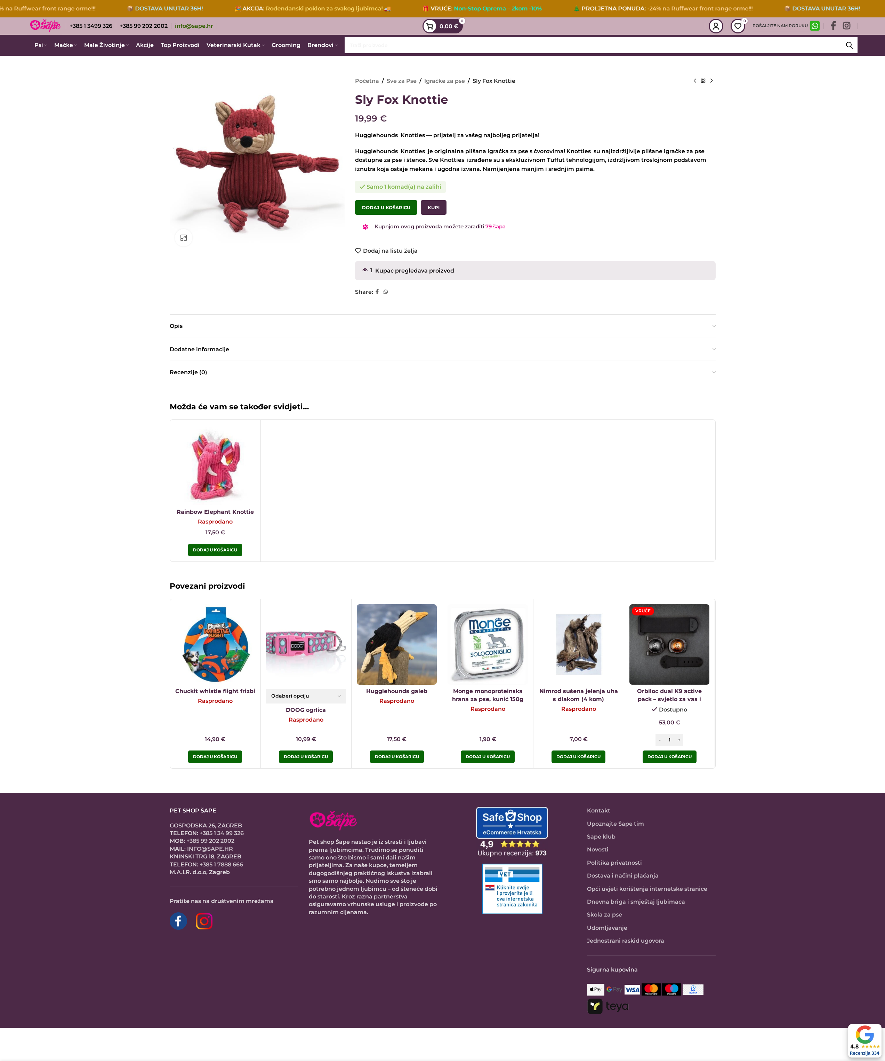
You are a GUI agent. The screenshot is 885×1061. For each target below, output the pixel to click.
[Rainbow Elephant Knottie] (215, 465)
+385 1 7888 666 (221, 864)
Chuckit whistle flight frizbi (215, 691)
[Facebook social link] (833, 26)
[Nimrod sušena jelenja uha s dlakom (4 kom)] (579, 644)
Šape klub (601, 836)
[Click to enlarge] (183, 237)
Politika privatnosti (614, 862)
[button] (670, 756)
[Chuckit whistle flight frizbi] (215, 644)
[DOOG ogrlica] (306, 644)
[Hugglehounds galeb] (397, 644)
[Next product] (711, 81)
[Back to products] (703, 81)
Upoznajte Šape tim (615, 823)
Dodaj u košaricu (386, 207)
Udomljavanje (607, 928)
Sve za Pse (402, 81)
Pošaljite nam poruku (780, 25)
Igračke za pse (444, 81)
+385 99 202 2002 (210, 841)
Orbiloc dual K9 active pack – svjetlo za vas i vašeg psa (669, 699)
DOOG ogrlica (306, 710)
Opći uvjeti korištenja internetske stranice (647, 889)
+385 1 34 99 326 (222, 833)
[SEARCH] (850, 45)
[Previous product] (695, 81)
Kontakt (598, 810)
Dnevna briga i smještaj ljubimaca (636, 901)
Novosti (598, 849)
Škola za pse (604, 914)
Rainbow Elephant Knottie (215, 512)
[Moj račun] (716, 26)
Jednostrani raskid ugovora (625, 940)
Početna (367, 81)
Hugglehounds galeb (396, 691)
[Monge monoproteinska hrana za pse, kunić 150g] (488, 644)
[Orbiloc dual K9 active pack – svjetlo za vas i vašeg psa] (669, 644)
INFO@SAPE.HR (210, 849)
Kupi (434, 207)
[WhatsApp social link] (385, 292)
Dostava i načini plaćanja (623, 875)
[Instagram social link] (846, 26)
